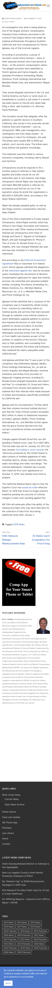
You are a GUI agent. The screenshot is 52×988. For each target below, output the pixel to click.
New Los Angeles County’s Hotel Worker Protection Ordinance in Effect (22, 874)
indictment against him (20, 270)
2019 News (25, 931)
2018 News (35, 927)
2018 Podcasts (10, 931)
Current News (12, 799)
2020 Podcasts (23, 935)
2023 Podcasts (23, 944)
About (5, 838)
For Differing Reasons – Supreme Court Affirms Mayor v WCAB (26, 901)
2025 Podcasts (40, 948)
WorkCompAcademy (13, 18)
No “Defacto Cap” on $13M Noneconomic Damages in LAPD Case (23, 883)
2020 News (9, 935)
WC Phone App (9, 822)
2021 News (39, 935)
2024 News (39, 944)
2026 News (9, 952)
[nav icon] (48, 5)
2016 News (19, 524)
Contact (6, 844)
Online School (9, 811)
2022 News (25, 939)
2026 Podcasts (23, 952)
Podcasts (6, 827)
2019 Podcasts (40, 931)
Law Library (8, 833)
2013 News (8, 922)
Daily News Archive (14, 804)
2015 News (35, 922)
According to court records (30, 449)
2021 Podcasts (10, 939)
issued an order (30, 487)
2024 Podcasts (10, 948)
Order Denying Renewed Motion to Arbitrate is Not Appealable (25, 865)
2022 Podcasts (40, 939)
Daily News (9, 22)
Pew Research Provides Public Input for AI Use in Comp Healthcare (25, 892)
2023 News (9, 944)
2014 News (22, 922)
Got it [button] (8, 983)
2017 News (22, 927)
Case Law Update (11, 817)
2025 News (25, 948)
